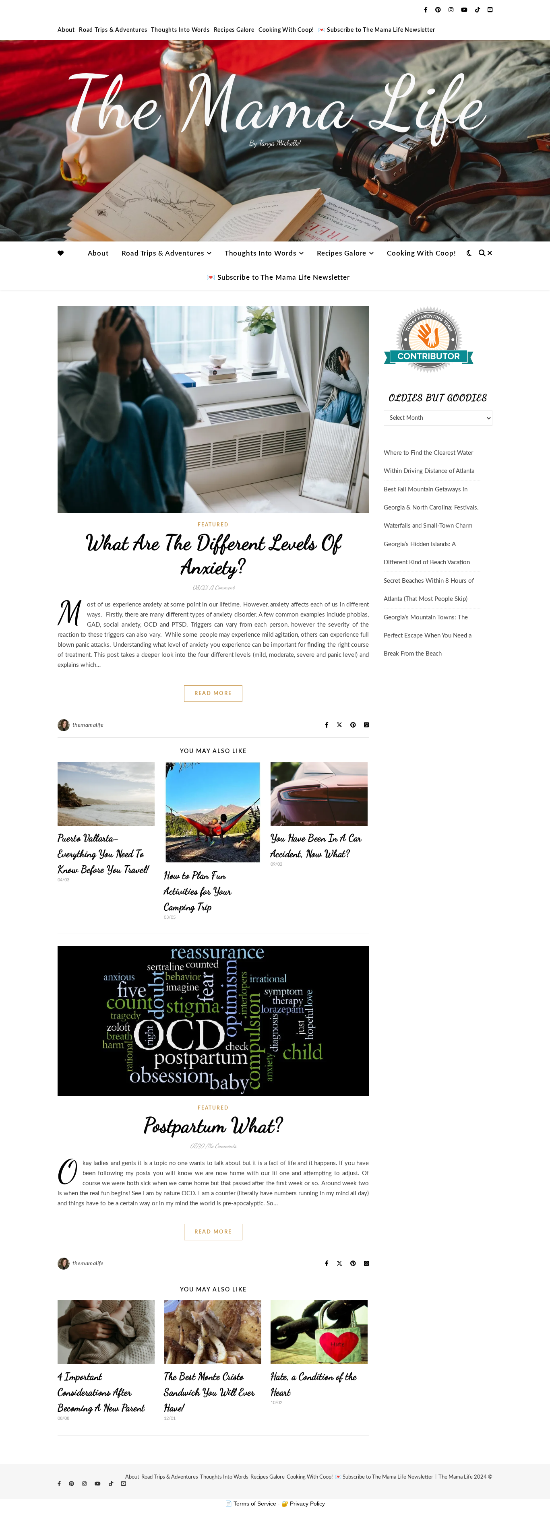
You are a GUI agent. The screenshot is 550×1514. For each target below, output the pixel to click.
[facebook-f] (426, 10)
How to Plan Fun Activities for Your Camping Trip (198, 891)
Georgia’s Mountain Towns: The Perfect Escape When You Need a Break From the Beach (427, 636)
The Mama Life (275, 102)
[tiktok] (478, 10)
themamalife (88, 725)
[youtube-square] (490, 10)
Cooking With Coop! (286, 30)
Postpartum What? (213, 1125)
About (66, 30)
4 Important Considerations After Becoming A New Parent (101, 1392)
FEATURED (213, 524)
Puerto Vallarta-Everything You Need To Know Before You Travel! (103, 853)
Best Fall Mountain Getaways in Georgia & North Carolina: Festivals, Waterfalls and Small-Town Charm (431, 508)
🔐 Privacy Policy (303, 1503)
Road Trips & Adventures (113, 30)
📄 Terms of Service (250, 1503)
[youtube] (465, 10)
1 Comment (222, 587)
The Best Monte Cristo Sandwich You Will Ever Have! (209, 1392)
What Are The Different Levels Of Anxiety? (213, 554)
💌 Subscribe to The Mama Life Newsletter (376, 30)
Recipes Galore (234, 30)
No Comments (221, 1145)
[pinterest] (438, 10)
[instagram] (452, 10)
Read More (213, 693)
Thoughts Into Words (180, 30)
